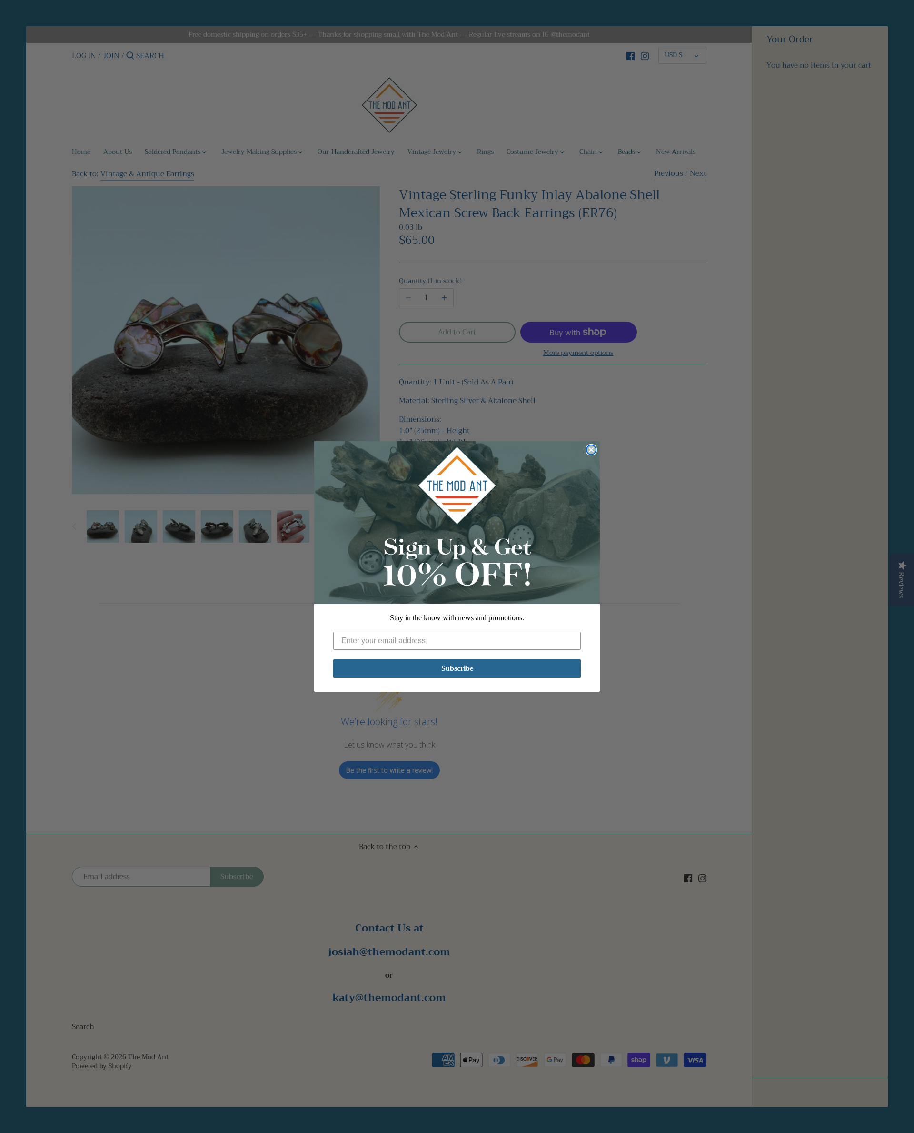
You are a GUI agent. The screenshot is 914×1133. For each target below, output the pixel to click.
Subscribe (457, 668)
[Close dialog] (591, 450)
